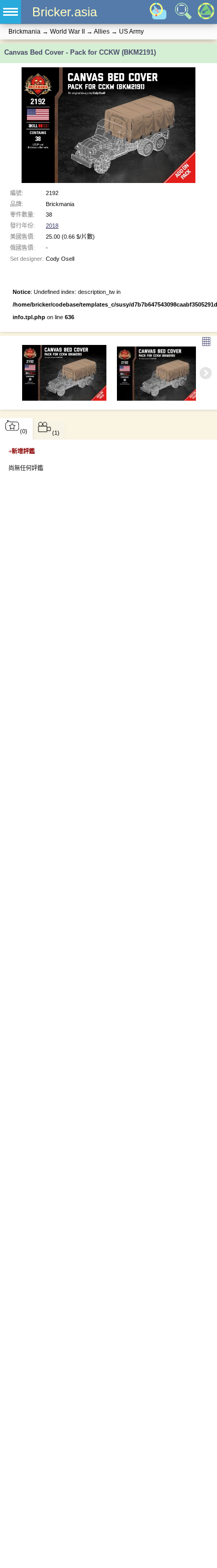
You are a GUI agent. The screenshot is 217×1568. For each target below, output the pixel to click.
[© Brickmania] (159, 373)
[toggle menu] (10, 12)
